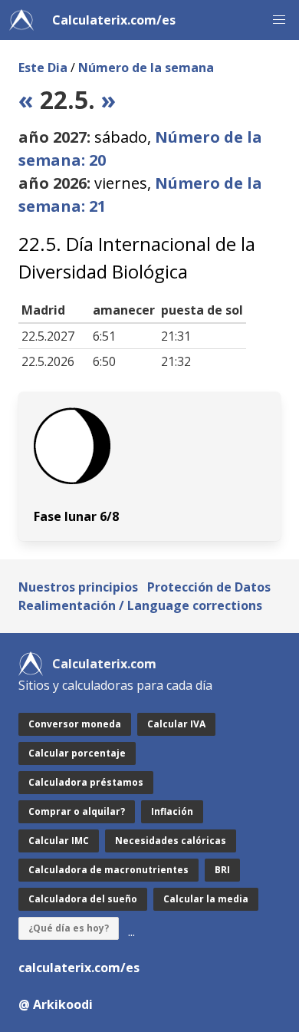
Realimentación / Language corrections (140, 605)
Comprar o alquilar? (76, 811)
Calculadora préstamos (85, 782)
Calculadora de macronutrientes (108, 869)
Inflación (172, 811)
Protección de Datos (209, 587)
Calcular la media (205, 898)
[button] (279, 20)
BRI (222, 869)
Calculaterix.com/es (114, 20)
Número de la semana (146, 67)
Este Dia (42, 67)
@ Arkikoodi (55, 1004)
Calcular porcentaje (77, 753)
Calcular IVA (176, 723)
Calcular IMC (58, 840)
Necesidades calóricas (170, 840)
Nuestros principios (78, 587)
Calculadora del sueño (82, 898)
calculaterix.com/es (79, 967)
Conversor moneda (74, 723)
